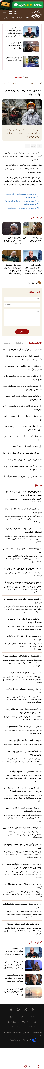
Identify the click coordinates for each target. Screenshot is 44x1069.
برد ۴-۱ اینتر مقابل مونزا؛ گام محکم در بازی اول (21, 453)
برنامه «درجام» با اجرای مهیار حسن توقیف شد (21, 476)
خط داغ (38, 485)
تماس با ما (21, 1016)
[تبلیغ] (22, 5)
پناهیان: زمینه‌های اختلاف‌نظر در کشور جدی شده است (12, 241)
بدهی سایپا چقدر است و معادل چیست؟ (23, 924)
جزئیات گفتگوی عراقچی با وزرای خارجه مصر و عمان (22, 550)
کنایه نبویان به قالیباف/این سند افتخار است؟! (21, 656)
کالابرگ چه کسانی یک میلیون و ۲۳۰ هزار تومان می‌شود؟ (24, 753)
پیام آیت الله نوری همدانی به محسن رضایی (32, 239)
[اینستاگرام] (18, 1009)
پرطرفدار (19, 343)
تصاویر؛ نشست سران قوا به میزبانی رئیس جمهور (24, 691)
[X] (25, 1009)
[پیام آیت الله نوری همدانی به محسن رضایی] (32, 228)
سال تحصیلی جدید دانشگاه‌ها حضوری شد (22, 726)
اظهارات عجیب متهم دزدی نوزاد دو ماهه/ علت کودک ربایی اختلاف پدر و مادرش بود (22, 866)
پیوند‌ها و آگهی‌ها (29, 1021)
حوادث (13, 17)
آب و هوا (19, 1026)
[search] (15, 12)
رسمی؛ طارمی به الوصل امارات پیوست (24, 740)
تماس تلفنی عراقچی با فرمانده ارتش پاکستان (21, 349)
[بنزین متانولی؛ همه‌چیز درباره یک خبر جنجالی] (31, 61)
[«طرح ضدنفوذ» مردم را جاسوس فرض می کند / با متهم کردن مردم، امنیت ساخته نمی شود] (33, 979)
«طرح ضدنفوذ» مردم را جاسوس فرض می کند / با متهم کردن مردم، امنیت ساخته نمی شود (14, 978)
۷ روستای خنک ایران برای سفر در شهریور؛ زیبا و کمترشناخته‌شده (21, 203)
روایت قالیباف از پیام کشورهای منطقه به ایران (21, 828)
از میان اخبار (36, 217)
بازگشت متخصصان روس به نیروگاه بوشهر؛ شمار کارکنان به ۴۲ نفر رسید (24, 711)
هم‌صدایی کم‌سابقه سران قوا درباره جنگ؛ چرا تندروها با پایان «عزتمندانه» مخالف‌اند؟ (23, 789)
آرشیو (12, 1016)
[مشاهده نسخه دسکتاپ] (10, 13)
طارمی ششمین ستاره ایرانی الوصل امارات (23, 459)
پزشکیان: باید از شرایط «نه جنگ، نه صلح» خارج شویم (23, 510)
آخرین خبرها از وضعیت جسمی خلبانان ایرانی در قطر (22, 906)
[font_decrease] (27, 146)
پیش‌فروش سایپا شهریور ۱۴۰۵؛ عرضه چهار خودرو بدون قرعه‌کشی (24, 809)
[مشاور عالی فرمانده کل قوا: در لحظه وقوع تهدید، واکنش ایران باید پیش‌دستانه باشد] (11, 256)
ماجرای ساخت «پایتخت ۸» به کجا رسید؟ (22, 673)
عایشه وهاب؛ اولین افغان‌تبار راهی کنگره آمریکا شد (24, 638)
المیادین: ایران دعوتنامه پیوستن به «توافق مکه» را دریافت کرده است (24, 358)
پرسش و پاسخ (14, 1021)
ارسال (22, 331)
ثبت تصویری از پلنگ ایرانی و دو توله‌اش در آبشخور (23, 886)
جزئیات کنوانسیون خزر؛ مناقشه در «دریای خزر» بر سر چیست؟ (13, 991)
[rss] (33, 1009)
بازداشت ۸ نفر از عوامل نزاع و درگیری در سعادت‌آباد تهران (24, 620)
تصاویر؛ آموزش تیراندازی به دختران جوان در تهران (15, 45)
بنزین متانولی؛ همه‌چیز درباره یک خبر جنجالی (14, 59)
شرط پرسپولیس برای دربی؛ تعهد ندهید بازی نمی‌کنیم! (23, 601)
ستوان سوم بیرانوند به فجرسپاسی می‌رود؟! (22, 582)
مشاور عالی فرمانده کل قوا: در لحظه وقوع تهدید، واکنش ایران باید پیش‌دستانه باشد (12, 269)
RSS (11, 1026)
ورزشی (19, 17)
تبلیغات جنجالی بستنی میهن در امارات (24, 771)
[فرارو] (36, 15)
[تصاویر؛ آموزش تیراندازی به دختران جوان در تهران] (31, 46)
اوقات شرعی (30, 1026)
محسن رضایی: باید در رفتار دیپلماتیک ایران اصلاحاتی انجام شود (23, 530)
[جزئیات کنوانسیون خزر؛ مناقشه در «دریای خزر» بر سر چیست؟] (33, 992)
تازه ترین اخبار (35, 343)
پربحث (7, 343)
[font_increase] (39, 146)
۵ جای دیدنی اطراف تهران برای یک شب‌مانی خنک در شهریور (21, 196)
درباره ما (31, 1016)
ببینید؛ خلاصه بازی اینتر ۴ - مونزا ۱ (24, 446)
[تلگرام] (11, 1009)
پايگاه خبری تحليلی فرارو (16, 1032)
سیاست (26, 17)
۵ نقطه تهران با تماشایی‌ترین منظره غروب (22, 208)
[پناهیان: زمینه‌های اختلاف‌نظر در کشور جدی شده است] (11, 228)
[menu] (4, 13)
